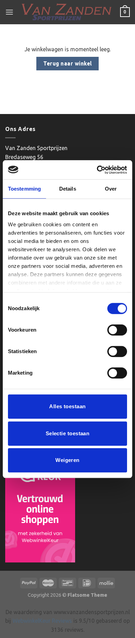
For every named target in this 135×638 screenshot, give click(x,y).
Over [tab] (111, 189)
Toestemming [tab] (24, 189)
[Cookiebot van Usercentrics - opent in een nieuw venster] (97, 169)
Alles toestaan (67, 406)
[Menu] (9, 11)
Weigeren (67, 460)
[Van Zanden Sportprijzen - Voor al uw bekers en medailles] (67, 12)
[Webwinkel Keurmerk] (40, 510)
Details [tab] (67, 189)
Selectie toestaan (68, 433)
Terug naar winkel (67, 64)
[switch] (117, 329)
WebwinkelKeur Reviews (42, 621)
